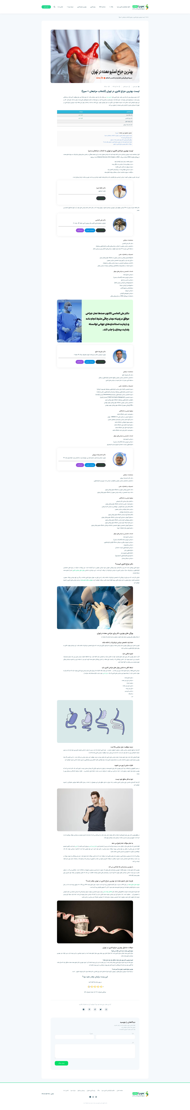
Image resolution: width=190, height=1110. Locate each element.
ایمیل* (91, 1034)
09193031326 (101, 230)
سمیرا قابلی (125, 86)
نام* (133, 1034)
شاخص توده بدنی (107, 892)
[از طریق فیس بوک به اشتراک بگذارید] (95, 1009)
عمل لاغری (135, 86)
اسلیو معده (109, 97)
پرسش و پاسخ (81, 1090)
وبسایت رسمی (90, 230)
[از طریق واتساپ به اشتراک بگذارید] (106, 1009)
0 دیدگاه (106, 86)
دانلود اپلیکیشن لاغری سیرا (108, 1090)
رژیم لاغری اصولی (91, 1090)
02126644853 (100, 362)
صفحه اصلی (120, 1090)
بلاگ (98, 1090)
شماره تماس (101, 198)
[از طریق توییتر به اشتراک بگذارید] (100, 1009)
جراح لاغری (105, 673)
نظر (133, 1042)
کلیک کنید (80, 115)
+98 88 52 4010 (46, 1094)
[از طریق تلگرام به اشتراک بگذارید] (84, 1009)
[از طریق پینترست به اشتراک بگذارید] (89, 1009)
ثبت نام (46, 7)
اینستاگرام (80, 230)
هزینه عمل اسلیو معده (133, 885)
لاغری (76, 846)
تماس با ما (66, 1090)
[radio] (101, 987)
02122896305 (101, 465)
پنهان (117, 133)
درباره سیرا (73, 1090)
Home (147, 17)
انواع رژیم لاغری (93, 846)
